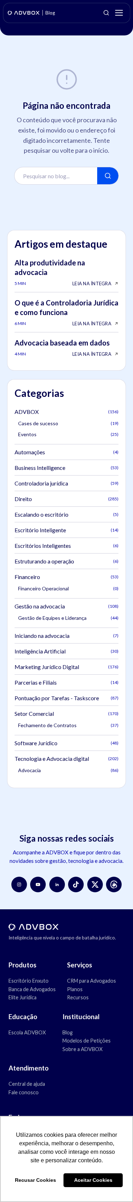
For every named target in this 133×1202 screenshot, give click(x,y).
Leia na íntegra (91, 283)
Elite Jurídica (23, 997)
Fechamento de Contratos (68, 725)
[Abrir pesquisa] (106, 13)
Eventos (68, 434)
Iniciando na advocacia (66, 635)
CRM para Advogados (91, 981)
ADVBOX (66, 411)
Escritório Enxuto (29, 981)
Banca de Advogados (32, 989)
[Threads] (114, 884)
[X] (95, 884)
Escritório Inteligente (66, 530)
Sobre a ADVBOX (82, 1049)
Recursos (78, 997)
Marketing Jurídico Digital (66, 666)
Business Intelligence (66, 467)
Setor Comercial (66, 713)
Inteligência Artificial (66, 651)
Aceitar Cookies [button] (93, 1180)
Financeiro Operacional (68, 588)
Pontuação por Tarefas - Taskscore (66, 698)
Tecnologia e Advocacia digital (66, 758)
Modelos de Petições (86, 1041)
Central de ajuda (27, 1084)
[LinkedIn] (57, 884)
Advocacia (68, 770)
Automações (66, 452)
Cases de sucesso (68, 423)
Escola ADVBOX (27, 1032)
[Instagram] (19, 884)
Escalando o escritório (66, 514)
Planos (75, 989)
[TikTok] (76, 884)
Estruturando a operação (66, 561)
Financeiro (66, 576)
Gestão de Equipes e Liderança (68, 618)
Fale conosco (24, 1092)
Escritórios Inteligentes (66, 545)
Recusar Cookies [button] (35, 1180)
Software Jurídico (66, 743)
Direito (66, 498)
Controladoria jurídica (66, 483)
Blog (67, 1032)
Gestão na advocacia (66, 606)
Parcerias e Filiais (66, 682)
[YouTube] (38, 884)
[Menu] (119, 12)
